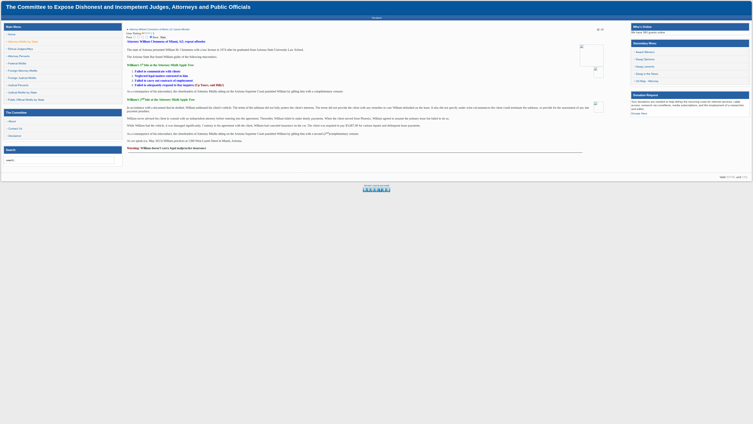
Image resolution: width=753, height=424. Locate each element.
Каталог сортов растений (376, 185)
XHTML (731, 177)
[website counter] (376, 191)
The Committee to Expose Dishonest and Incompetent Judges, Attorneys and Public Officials (128, 7)
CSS (744, 177)
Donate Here (639, 113)
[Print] (598, 30)
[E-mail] (602, 30)
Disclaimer (377, 18)
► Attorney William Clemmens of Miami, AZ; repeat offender (158, 29)
